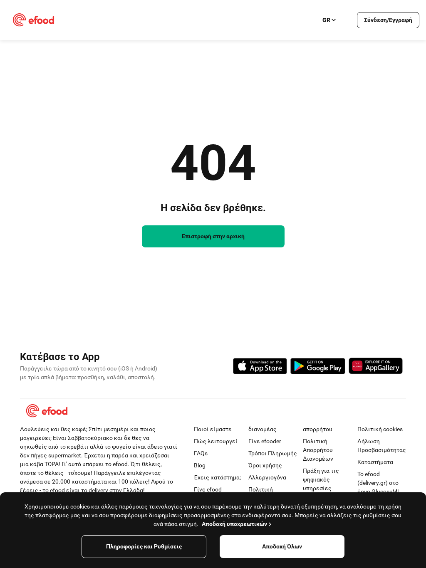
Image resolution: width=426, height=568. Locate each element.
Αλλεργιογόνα (267, 477)
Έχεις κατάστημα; (217, 477)
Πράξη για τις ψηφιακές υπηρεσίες (321, 479)
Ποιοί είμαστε (213, 429)
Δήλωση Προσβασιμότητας (381, 445)
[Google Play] (317, 367)
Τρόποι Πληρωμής (272, 453)
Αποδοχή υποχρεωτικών (234, 524)
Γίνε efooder (264, 441)
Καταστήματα (375, 462)
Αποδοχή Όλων (282, 546)
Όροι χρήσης (265, 465)
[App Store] (260, 367)
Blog (200, 465)
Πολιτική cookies (380, 429)
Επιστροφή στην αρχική (213, 236)
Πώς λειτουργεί (216, 441)
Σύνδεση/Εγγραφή (388, 20)
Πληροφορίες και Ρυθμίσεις (144, 546)
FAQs (201, 453)
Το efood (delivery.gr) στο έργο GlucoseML (379, 483)
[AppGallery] (376, 367)
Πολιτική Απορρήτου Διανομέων (318, 450)
